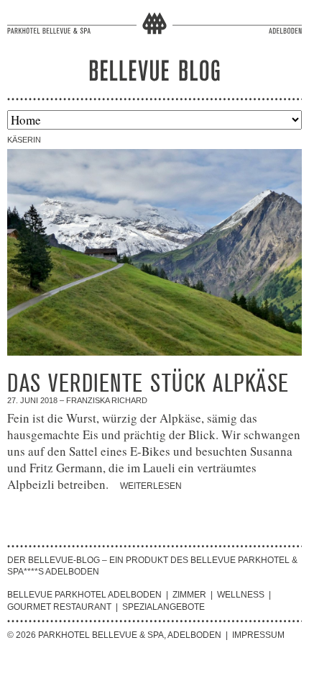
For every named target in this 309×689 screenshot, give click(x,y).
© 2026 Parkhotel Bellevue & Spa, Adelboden (114, 635)
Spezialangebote (163, 607)
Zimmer (189, 595)
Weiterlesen (151, 486)
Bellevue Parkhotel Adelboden (84, 595)
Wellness (240, 595)
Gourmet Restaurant (59, 607)
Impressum (258, 635)
